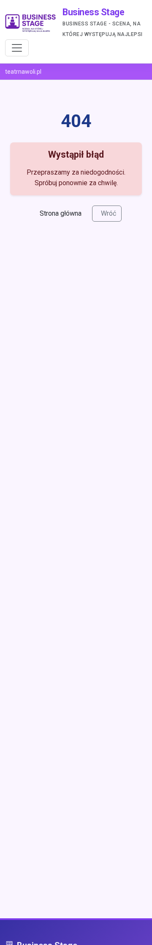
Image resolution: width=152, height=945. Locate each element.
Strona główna (60, 213)
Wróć (108, 213)
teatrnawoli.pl (23, 71)
